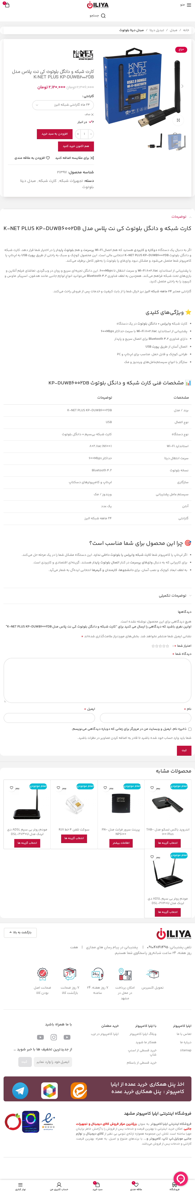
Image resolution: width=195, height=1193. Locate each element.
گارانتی (89, 96)
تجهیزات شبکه (71, 181)
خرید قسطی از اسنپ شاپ (142, 1052)
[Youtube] (67, 1037)
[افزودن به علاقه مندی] (152, 787)
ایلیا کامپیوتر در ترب (105, 1034)
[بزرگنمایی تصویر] (178, 120)
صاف (87, 115)
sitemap (185, 1050)
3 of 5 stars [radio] (160, 646)
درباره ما (185, 1042)
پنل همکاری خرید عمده (136, 1092)
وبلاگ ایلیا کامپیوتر (143, 1034)
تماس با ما (184, 1034)
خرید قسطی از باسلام (141, 1063)
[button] (182, 86)
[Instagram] (54, 1037)
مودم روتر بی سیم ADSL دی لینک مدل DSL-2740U (168, 901)
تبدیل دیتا (157, 30)
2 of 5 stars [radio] (164, 646)
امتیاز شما (182, 646)
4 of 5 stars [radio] (156, 646)
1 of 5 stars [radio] (167, 646)
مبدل (173, 30)
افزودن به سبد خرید (55, 134)
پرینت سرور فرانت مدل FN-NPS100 (121, 832)
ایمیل (89, 709)
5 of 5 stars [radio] (153, 646)
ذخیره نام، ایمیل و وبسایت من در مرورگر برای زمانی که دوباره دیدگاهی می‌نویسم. (129, 729)
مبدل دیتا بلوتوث (131, 30)
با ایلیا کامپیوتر (145, 1026)
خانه (186, 30)
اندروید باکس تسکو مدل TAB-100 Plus (168, 832)
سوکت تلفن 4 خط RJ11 (74, 829)
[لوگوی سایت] (98, 5)
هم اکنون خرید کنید (76, 146)
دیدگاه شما (181, 654)
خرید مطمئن (110, 1026)
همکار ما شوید (146, 1042)
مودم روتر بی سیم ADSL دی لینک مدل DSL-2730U (27, 832)
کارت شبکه (48, 181)
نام (187, 709)
